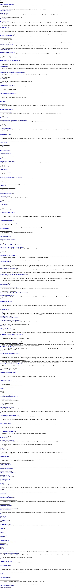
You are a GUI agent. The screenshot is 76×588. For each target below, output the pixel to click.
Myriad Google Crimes (3, 117)
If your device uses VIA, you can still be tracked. (6, 497)
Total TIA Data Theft (3, 350)
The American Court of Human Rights (5, 38)
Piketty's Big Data (2, 104)
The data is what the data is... (4, 529)
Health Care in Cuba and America (5, 236)
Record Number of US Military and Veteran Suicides (7, 188)
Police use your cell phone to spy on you (5, 231)
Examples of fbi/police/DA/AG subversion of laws (6, 85)
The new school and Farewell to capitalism (6, 18)
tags (13, 4)
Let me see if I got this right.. (4, 456)
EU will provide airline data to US (4, 328)
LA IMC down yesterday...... (4, 537)
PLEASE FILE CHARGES (4, 27)
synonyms (5, 587)
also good (1, 483)
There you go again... (3, 544)
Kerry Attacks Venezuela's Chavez (5, 423)
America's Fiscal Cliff (3, 204)
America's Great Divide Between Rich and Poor (6, 212)
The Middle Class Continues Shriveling (5, 112)
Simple (1, 547)
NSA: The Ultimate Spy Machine (4, 153)
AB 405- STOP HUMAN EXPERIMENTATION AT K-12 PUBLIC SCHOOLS (11, 385)
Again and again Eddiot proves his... (5, 505)
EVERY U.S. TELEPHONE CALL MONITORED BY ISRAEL (9, 553)
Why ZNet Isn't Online (3, 574)
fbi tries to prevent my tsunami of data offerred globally (7, 93)
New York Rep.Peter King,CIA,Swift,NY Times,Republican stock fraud (10, 346)
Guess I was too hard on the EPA (4, 464)
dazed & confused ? (3, 480)
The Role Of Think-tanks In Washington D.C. (6, 440)
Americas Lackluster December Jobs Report (6, 193)
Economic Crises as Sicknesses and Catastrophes (6, 90)
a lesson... (1, 548)
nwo (0, 573)
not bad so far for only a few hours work (5, 453)
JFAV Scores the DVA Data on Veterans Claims (6, 264)
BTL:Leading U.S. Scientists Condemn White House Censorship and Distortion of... (11, 428)
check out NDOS (2, 493)
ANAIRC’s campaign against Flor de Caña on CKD (7, 258)
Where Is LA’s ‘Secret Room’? (4, 284)
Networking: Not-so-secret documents (5, 380)
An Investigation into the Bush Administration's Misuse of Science (9, 415)
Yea (0, 513)
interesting (1, 448)
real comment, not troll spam (4, 520)
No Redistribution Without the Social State (6, 109)
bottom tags (9, 587)
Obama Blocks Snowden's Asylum (4, 166)
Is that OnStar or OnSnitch (4, 228)
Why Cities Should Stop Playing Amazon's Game (6, 52)
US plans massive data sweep (4, 377)
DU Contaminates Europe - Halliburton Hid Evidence (7, 372)
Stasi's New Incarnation (3, 169)
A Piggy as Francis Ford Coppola (4, 577)
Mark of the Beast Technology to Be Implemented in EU (7, 457)
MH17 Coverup (2, 101)
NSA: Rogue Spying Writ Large (4, 150)
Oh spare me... (2, 516)
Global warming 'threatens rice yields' (5, 412)
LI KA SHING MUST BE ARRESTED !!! (6, 49)
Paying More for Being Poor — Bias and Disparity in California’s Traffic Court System (12, 72)
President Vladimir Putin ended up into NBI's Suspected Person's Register (10, 177)
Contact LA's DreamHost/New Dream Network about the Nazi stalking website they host (12, 360)
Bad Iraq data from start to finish (4, 524)
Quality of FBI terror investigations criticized (6, 325)
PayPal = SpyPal (2, 521)
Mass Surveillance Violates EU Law (5, 134)
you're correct (2, 445)
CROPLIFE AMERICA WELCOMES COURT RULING (8, 508)
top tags (7, 587)
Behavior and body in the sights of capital (5, 44)
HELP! (1, 391)
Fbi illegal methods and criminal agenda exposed (6, 82)
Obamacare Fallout (3, 142)
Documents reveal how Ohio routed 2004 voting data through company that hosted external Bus (13, 292)
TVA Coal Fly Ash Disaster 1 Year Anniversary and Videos (8, 268)
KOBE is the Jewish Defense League (5, 471)
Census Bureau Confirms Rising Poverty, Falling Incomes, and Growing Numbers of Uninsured (13, 274)
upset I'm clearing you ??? (3, 475)
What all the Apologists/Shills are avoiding (6, 468)
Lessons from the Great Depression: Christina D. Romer (7, 287)
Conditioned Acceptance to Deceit (4, 261)
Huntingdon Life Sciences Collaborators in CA (6, 295)
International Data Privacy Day (4, 125)
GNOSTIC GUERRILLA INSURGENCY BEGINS (7, 431)
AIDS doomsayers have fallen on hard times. (6, 490)
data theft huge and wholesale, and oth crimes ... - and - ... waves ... (9, 353)
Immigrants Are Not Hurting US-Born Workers (6, 4)
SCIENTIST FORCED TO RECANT (5, 561)
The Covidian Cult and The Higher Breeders (6, 35)
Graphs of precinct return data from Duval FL (6, 585)
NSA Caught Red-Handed (3, 158)
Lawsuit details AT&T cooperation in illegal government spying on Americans (10, 363)
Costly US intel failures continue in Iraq (5, 420)
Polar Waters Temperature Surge (4, 565)
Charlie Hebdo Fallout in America (4, 98)
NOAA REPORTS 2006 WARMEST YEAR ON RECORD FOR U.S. (9, 320)
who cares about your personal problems (5, 484)
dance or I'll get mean (3, 449)
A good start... (2, 536)
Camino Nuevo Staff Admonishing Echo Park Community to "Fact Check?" (10, 244)
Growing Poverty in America (4, 252)
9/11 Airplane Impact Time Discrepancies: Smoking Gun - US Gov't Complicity (10, 334)
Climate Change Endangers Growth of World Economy (7, 500)
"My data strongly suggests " (4, 463)
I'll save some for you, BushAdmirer (5, 509)
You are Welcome (2, 543)
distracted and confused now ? (4, 479)
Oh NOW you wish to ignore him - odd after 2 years (7, 472)
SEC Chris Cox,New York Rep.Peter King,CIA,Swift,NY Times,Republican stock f (11, 343)
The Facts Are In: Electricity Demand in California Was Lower (8, 580)
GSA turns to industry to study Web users (5, 306)
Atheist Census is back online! (4, 196)
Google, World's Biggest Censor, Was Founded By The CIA (8, 57)
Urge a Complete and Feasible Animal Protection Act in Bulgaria (9, 317)
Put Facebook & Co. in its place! (4, 10)
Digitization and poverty (3, 13)
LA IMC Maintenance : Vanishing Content (6, 217)
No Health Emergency (3, 32)
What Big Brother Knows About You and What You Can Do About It (9, 60)
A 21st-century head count (3, 309)
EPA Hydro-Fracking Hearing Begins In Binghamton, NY (8, 255)
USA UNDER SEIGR (3, 78)
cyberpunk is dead (2, 404)
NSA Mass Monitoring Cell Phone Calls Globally (6, 131)
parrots (1, 489)
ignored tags (1, 587)
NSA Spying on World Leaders (4, 145)
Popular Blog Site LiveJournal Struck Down (6, 407)
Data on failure (2, 533)
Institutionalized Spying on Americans (5, 301)
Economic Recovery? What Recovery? (5, 209)
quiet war (1, 388)
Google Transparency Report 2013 (5, 174)
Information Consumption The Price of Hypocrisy (7, 161)
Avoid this (1, 528)
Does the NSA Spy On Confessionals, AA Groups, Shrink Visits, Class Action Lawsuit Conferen (13, 120)
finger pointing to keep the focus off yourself (6, 476)
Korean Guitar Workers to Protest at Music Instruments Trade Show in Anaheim (11, 247)
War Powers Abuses (3, 558)
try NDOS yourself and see (3, 494)
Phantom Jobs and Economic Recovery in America (7, 239)
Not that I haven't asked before (4, 504)
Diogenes (1, 532)
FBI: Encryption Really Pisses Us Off (5, 316)
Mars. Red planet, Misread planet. (5, 399)
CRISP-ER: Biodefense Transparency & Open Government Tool (9, 396)
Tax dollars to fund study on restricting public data (7, 339)
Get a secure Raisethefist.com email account (6, 220)
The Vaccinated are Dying (3, 21)
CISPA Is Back (2, 185)
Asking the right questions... (4, 540)
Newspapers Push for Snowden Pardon (5, 128)
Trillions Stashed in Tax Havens (4, 201)
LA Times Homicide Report (4, 66)
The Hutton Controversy (3, 437)
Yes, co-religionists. (2, 517)
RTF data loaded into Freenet (4, 570)
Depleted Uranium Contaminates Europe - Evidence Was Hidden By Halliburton (11, 369)
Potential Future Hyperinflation (4, 298)
